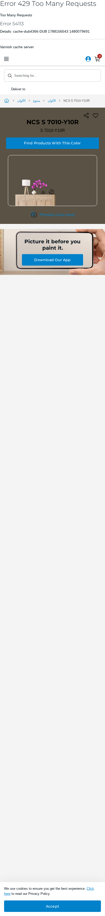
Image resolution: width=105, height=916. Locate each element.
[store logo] (52, 59)
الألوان (21, 101)
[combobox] (52, 75)
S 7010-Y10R (52, 130)
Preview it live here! (57, 215)
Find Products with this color (52, 143)
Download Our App (52, 260)
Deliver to (18, 89)
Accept (52, 906)
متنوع (36, 101)
